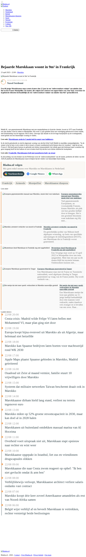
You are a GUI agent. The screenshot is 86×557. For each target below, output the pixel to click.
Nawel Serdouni (15, 83)
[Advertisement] (43, 46)
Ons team (48, 555)
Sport (7, 18)
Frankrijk (7, 183)
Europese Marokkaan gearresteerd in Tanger (54, 269)
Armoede (20, 183)
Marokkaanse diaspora (13, 16)
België (7, 14)
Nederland (9, 12)
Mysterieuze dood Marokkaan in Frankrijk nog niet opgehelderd (63, 249)
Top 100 (8, 26)
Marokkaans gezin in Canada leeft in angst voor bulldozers (31, 139)
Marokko (8, 10)
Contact (17, 555)
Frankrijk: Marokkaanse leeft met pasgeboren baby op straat (32, 153)
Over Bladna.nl (26, 555)
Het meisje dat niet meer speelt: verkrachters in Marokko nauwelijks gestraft (71, 287)
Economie (9, 22)
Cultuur (8, 24)
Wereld (7, 20)
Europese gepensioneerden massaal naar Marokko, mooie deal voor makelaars (71, 196)
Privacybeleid (38, 555)
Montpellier (35, 183)
